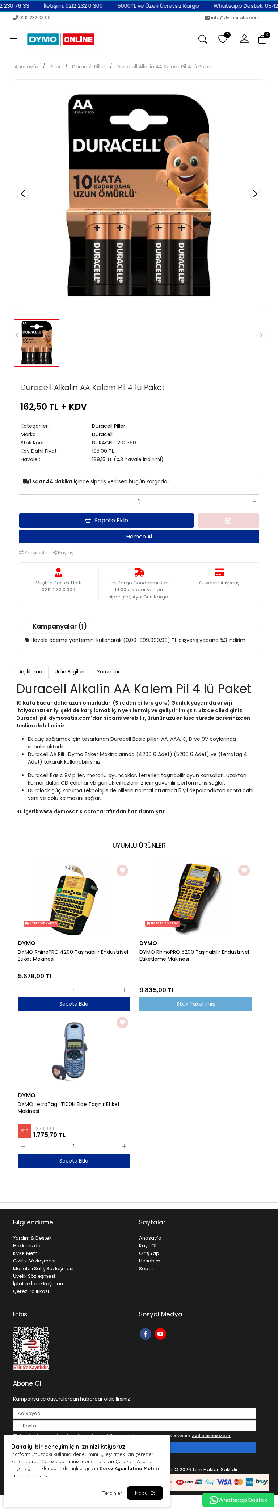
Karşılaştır (35, 552)
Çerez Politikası (31, 1291)
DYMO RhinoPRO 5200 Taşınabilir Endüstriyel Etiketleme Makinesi (194, 956)
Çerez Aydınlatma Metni (128, 1468)
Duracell (102, 434)
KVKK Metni (26, 1253)
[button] (14, 39)
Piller (55, 66)
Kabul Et (145, 1493)
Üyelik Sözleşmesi (34, 1276)
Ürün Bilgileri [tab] (69, 671)
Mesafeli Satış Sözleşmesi (43, 1268)
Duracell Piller (88, 66)
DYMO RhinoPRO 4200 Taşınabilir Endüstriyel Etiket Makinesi (73, 956)
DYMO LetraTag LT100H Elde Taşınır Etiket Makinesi (69, 1108)
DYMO (26, 943)
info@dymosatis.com (235, 17)
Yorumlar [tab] (108, 671)
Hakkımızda (27, 1245)
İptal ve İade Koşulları (38, 1283)
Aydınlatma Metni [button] (211, 1436)
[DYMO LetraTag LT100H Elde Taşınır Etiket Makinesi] (74, 1051)
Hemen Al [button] (139, 536)
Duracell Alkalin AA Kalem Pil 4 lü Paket (164, 66)
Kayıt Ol (147, 1245)
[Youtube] (161, 1333)
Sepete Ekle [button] (111, 520)
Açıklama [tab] (30, 671)
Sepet (146, 1268)
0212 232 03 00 (35, 17)
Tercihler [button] (112, 1493)
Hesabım (149, 1260)
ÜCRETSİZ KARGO (43, 924)
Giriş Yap (149, 1253)
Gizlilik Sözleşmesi (34, 1260)
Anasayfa (26, 66)
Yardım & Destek (32, 1238)
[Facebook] (146, 1333)
